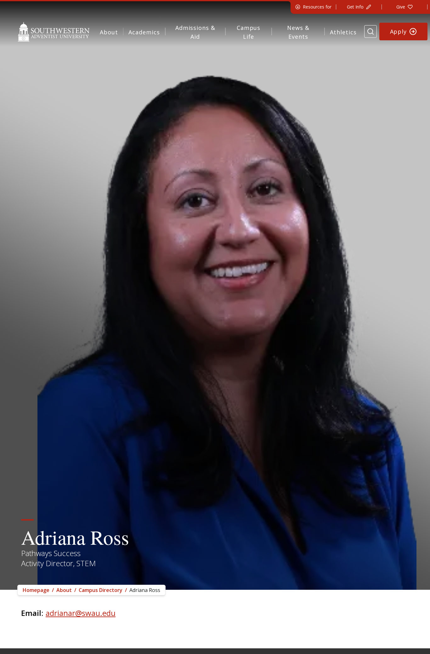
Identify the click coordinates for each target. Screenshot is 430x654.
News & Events (298, 32)
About (109, 32)
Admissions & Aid (195, 32)
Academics (144, 32)
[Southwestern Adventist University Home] (53, 31)
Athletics (343, 32)
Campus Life (248, 32)
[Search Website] (370, 31)
